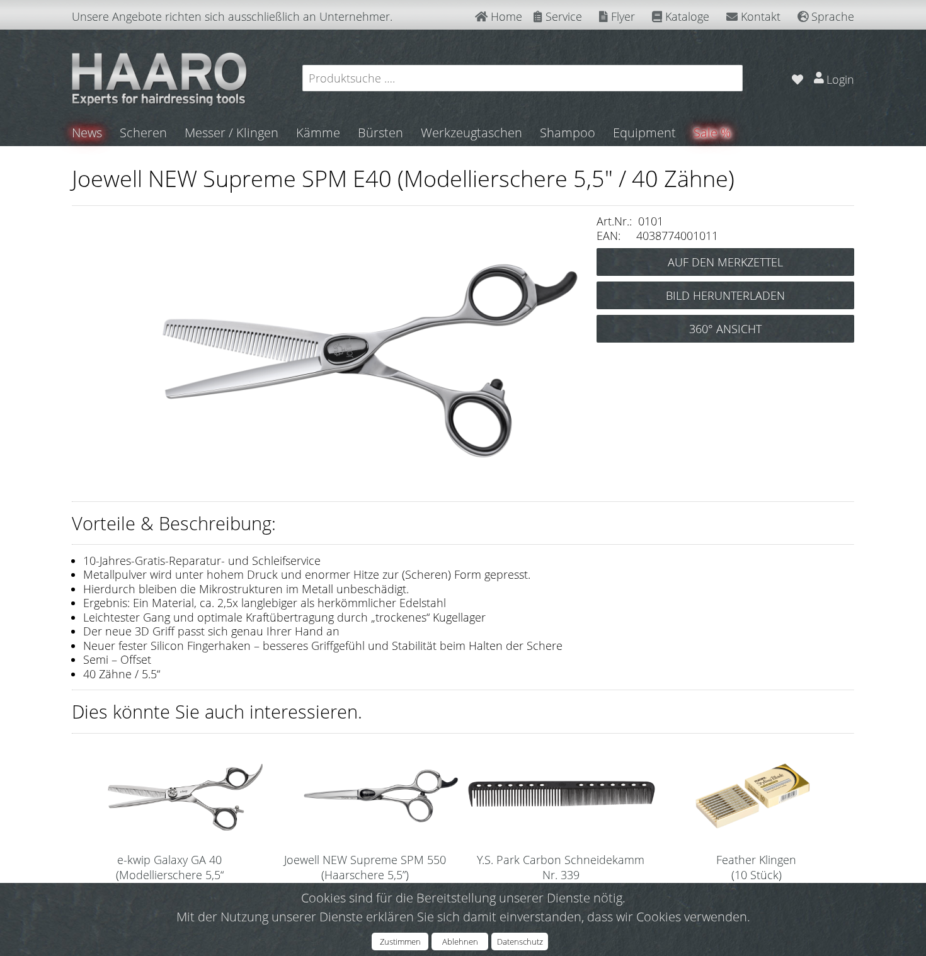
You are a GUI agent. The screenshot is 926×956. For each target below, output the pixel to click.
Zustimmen (400, 941)
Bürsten (380, 132)
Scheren (143, 132)
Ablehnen (460, 941)
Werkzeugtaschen (471, 132)
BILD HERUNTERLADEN (725, 295)
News (87, 132)
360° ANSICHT (725, 328)
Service (562, 16)
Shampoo (567, 132)
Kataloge (685, 16)
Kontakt (759, 16)
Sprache (831, 16)
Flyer (621, 16)
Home (505, 16)
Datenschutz (520, 941)
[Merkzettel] (797, 77)
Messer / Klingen (231, 132)
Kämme (318, 132)
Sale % (712, 132)
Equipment (644, 132)
